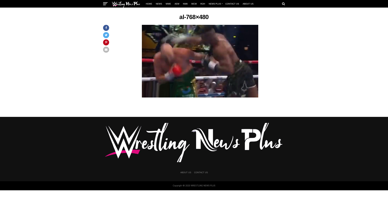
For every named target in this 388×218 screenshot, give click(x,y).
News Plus (215, 4)
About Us (248, 4)
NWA (185, 4)
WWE (168, 4)
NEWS (159, 4)
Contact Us (232, 4)
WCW (194, 4)
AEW (177, 4)
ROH (202, 4)
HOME (149, 4)
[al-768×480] (200, 96)
